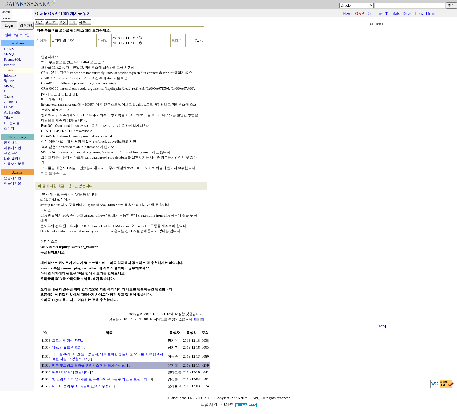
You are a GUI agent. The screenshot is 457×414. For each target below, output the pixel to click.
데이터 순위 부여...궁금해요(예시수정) (81, 386)
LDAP (8, 107)
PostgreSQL (12, 59)
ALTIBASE (12, 112)
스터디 (9, 128)
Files (419, 13)
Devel (407, 13)
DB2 (7, 91)
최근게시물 (12, 183)
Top (381, 326)
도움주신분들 (14, 164)
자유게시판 (12, 148)
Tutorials (392, 13)
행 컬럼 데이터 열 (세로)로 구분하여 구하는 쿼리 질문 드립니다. (100, 379)
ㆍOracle (7, 70)
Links (430, 13)
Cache (8, 96)
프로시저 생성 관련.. (67, 341)
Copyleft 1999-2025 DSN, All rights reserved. (253, 398)
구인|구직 (11, 153)
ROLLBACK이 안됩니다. (70, 372)
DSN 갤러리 (13, 158)
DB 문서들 (12, 123)
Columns (375, 13)
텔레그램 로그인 (17, 35)
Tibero (8, 118)
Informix (10, 75)
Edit (196, 319)
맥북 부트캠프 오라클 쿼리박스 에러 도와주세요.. (89, 365)
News (347, 13)
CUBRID (10, 102)
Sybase (9, 81)
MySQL (9, 54)
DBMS (9, 49)
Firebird (9, 65)
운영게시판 (12, 178)
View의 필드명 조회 (66, 347)
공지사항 (11, 143)
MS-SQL (10, 86)
